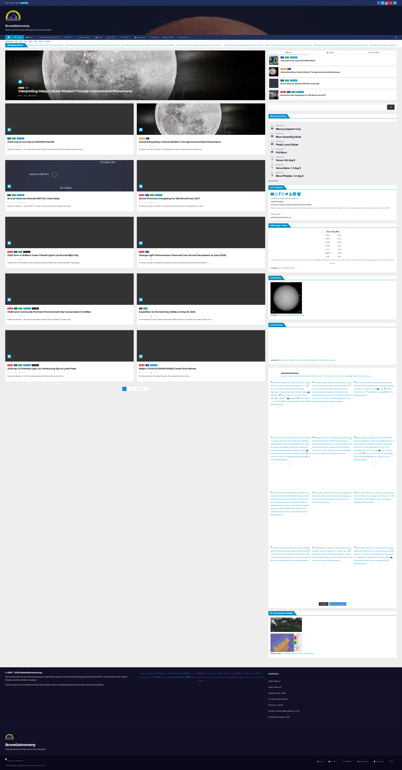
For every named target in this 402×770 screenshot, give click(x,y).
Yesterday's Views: (275, 693)
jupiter (232, 673)
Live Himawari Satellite (290, 653)
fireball (210, 673)
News (20, 87)
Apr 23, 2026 (13, 372)
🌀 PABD (67, 37)
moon (20, 41)
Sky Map (288, 315)
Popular (331, 52)
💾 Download (140, 37)
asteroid (147, 673)
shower (214, 677)
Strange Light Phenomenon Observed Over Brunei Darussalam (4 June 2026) (182, 255)
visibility (201, 680)
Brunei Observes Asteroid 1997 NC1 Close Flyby (55, 91)
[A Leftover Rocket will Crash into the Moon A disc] (291, 573)
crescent (185, 673)
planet (199, 677)
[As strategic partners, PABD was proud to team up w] (332, 408)
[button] (396, 37)
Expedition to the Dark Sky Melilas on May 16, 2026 (167, 311)
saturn (209, 677)
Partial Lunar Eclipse (287, 144)
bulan (165, 673)
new (166, 677)
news (25, 41)
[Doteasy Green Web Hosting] (14, 760)
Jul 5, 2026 (144, 146)
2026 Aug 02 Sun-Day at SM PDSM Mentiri (30, 141)
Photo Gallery (31, 87)
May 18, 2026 (13, 316)
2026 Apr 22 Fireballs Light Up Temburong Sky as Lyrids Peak (41, 368)
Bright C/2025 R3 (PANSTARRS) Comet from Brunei (167, 368)
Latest (290, 52)
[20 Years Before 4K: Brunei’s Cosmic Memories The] (332, 573)
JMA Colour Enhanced (306, 653)
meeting (251, 673)
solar (223, 677)
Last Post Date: (273, 717)
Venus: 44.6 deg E (285, 160)
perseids (194, 677)
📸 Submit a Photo (363, 761)
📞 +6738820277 (347, 761)
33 (141, 389)
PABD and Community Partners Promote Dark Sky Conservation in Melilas (49, 311)
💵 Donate (320, 761)
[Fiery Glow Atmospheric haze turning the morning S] (374, 408)
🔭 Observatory (83, 37)
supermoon (241, 677)
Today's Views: (273, 687)
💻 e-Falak (111, 37)
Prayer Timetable (283, 268)
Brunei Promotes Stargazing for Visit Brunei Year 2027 (169, 198)
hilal (220, 673)
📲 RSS (391, 761)
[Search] (391, 107)
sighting (219, 677)
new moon (47, 41)
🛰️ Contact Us (183, 37)
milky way (150, 677)
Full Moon (281, 152)
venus (261, 677)
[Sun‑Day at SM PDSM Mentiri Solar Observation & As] (291, 518)
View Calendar (273, 181)
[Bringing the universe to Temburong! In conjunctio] (332, 463)
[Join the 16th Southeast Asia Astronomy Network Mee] (374, 518)
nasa (162, 677)
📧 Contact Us (333, 761)
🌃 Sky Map (154, 37)
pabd (16, 41)
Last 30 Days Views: (275, 699)
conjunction (177, 673)
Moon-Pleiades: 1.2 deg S (289, 176)
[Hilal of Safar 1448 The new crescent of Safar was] (374, 573)
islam (228, 673)
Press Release (374, 52)
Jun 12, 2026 (144, 259)
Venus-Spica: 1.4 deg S (288, 168)
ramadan (204, 677)
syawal (247, 677)
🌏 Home (18, 37)
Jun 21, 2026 (144, 202)
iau (224, 673)
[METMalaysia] (286, 642)
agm (142, 673)
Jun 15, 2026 (13, 259)
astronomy (152, 673)
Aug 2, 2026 (13, 146)
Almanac (281, 315)
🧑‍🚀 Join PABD (168, 37)
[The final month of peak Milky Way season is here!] (291, 463)
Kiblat (292, 268)
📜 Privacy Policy (379, 761)
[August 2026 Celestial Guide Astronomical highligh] (332, 518)
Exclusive (283, 92)
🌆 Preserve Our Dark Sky (49, 37)
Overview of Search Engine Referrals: (281, 711)
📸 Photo (125, 37)
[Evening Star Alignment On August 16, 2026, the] (291, 408)
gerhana (215, 673)
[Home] (8, 37)
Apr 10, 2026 (145, 372)
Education (283, 69)
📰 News (30, 37)
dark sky (192, 673)
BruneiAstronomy (17, 26)
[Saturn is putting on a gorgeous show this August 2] (374, 463)
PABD (24, 87)
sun (236, 677)
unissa (256, 677)
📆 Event (98, 37)
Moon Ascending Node (288, 136)
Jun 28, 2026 (24, 95)
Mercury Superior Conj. (288, 129)
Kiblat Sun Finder (298, 315)
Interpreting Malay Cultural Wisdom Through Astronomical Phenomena (180, 141)
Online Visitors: (273, 681)
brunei (41, 41)
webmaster (35, 95)
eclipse (30, 41)
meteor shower (142, 677)
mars (247, 673)
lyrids (242, 673)
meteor (257, 673)
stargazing (230, 677)
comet (170, 673)
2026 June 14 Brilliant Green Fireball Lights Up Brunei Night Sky (42, 255)
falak (206, 673)
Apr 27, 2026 (145, 316)
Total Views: (272, 705)
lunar (35, 41)
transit (251, 677)
